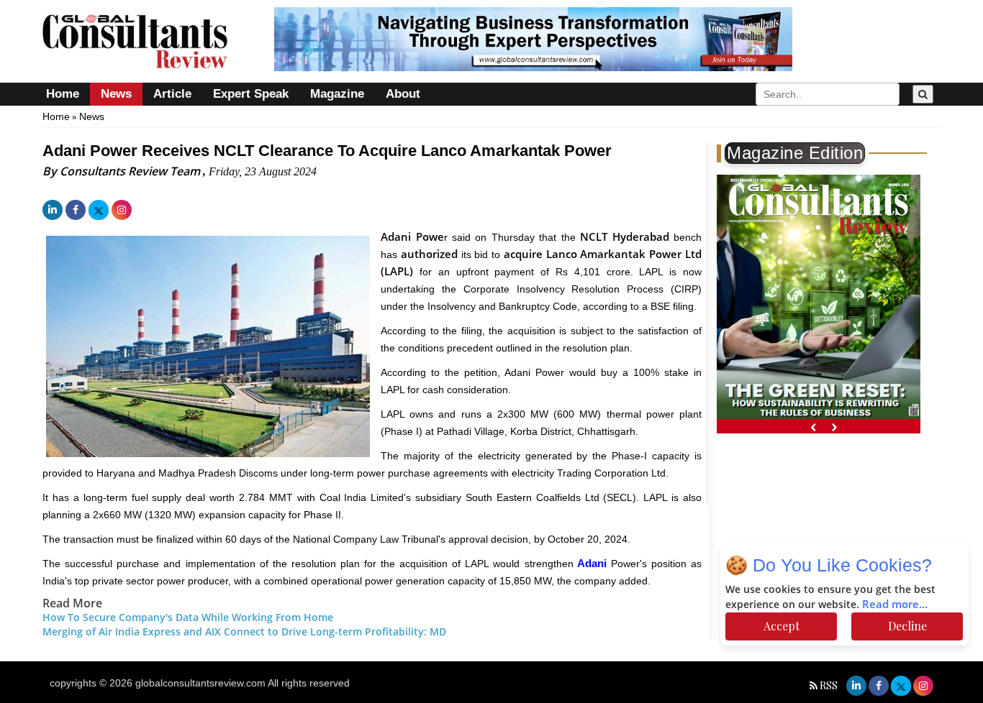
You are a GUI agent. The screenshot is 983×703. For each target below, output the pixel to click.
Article (172, 94)
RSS (828, 685)
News (116, 94)
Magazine (337, 94)
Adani (592, 563)
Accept (781, 625)
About (403, 94)
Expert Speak (251, 94)
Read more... (895, 604)
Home (62, 94)
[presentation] (813, 427)
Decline (907, 625)
